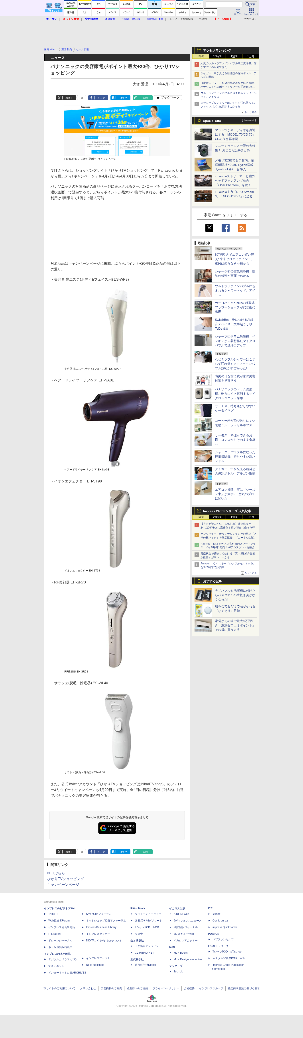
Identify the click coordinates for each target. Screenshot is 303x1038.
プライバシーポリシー (166, 988)
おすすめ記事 (212, 581)
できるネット (56, 966)
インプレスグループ (211, 988)
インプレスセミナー (98, 933)
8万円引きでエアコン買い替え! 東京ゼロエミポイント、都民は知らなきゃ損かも (234, 259)
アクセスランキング (217, 50)
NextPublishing (95, 964)
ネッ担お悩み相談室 (60, 947)
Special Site (212, 120)
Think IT (53, 914)
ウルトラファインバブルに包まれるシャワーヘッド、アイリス (235, 290)
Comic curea (220, 920)
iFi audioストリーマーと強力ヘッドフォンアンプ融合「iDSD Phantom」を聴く (235, 180)
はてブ (123, 98)
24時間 (217, 56)
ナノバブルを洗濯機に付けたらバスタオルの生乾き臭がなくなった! (235, 595)
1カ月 (250, 56)
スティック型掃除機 (181, 19)
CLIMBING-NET (144, 952)
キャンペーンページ (63, 884)
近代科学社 (137, 959)
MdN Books (181, 952)
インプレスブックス (98, 958)
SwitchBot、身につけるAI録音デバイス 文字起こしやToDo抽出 (234, 324)
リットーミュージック (148, 914)
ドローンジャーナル (60, 940)
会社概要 (189, 988)
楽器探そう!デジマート (148, 920)
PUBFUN (213, 933)
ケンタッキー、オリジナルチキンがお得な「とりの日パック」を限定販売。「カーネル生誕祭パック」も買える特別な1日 (228, 537)
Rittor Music (138, 908)
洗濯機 (203, 19)
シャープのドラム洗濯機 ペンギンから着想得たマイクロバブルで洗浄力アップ (235, 341)
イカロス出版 (177, 908)
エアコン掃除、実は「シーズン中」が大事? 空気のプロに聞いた (235, 494)
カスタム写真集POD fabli (228, 958)
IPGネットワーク (218, 946)
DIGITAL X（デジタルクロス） (104, 940)
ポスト (69, 98)
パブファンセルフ (223, 939)
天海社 (216, 914)
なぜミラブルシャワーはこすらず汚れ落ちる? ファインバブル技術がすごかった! (235, 364)
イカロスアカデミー (186, 940)
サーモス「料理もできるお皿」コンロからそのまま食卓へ (235, 439)
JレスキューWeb (184, 933)
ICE (210, 908)
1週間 (234, 56)
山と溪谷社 (137, 940)
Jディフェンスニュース (188, 920)
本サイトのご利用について (59, 988)
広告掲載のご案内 (111, 988)
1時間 (200, 56)
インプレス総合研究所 (61, 927)
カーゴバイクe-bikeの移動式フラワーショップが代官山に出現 (235, 307)
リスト (82, 98)
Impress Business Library (101, 927)
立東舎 (139, 933)
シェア (101, 98)
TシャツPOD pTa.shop (227, 951)
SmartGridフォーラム (99, 914)
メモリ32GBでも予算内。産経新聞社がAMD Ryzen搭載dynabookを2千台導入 (234, 165)
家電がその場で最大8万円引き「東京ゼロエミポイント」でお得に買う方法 (235, 625)
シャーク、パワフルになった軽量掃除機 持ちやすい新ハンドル (235, 456)
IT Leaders (54, 933)
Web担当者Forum (59, 920)
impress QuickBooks (224, 927)
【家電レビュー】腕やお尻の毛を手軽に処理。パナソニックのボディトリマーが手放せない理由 (228, 87)
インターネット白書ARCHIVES (67, 972)
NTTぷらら (56, 873)
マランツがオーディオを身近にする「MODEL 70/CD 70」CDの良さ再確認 (235, 134)
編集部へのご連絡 (137, 988)
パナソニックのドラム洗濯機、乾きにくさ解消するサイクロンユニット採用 (235, 393)
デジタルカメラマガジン (63, 959)
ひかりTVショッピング (65, 879)
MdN (172, 947)
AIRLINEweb (181, 914)
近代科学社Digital (145, 964)
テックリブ (176, 966)
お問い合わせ (88, 988)
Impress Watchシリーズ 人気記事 (227, 511)
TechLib (178, 971)
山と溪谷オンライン (147, 946)
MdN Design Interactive (188, 959)
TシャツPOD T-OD (147, 927)
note (145, 98)
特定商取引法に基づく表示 (244, 988)
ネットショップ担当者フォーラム (106, 920)
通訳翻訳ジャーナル (186, 927)
